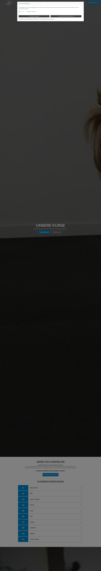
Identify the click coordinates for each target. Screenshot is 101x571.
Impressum (51, 19)
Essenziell (22, 11)
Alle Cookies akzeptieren (34, 16)
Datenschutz (46, 19)
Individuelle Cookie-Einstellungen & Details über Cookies (31, 19)
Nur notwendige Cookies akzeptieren (66, 16)
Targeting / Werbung (31, 11)
